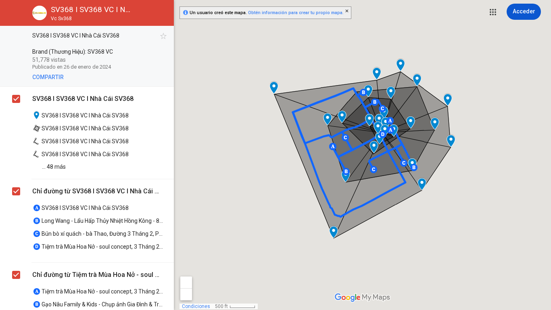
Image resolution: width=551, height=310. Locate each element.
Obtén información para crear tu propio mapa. (296, 12)
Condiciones (196, 306)
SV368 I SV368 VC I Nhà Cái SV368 (83, 99)
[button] (493, 12)
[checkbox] (163, 36)
